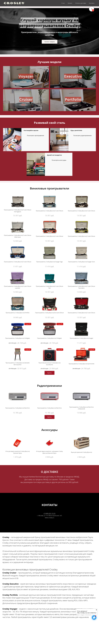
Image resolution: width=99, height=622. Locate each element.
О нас (63, 3)
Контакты (91, 3)
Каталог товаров (50, 42)
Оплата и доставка (80, 3)
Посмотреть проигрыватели (35, 135)
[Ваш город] (96, 610)
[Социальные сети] (94, 617)
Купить (49, 373)
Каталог (70, 3)
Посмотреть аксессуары (59, 160)
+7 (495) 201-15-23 (49, 513)
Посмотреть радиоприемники (82, 135)
